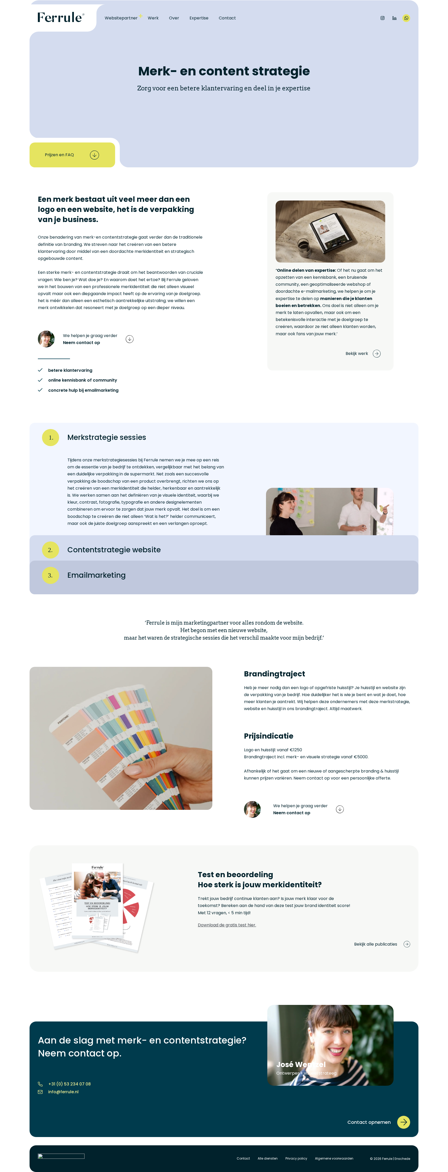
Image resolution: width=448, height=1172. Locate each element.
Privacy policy (296, 1158)
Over (174, 18)
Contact (227, 18)
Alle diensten (268, 1158)
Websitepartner (121, 18)
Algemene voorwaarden (334, 1158)
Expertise (199, 18)
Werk (153, 18)
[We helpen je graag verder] (130, 339)
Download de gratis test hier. (227, 925)
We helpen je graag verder (90, 336)
